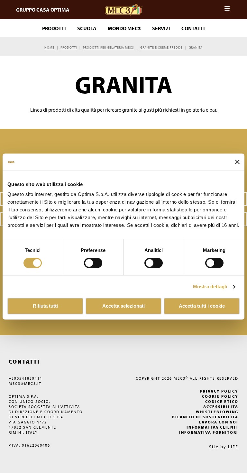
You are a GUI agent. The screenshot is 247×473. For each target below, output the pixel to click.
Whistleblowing (217, 411)
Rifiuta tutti (45, 306)
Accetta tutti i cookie (202, 306)
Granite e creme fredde (161, 47)
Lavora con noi (218, 422)
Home (49, 47)
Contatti (193, 28)
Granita (196, 47)
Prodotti (68, 47)
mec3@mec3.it (25, 383)
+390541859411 (25, 378)
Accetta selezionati (123, 306)
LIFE (233, 447)
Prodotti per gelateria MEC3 (108, 47)
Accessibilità (220, 406)
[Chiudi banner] (237, 162)
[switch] (153, 263)
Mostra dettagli (210, 286)
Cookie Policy (220, 396)
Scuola (86, 28)
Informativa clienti (212, 427)
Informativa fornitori (208, 432)
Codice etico (221, 401)
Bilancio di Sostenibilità (205, 416)
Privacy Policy (219, 391)
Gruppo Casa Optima (42, 10)
